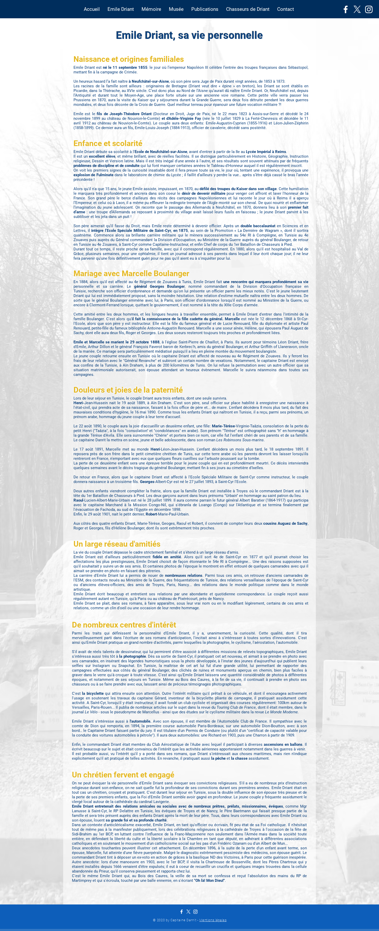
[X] (357, 9)
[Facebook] (346, 9)
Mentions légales (212, 920)
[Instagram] (369, 9)
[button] (121, 9)
